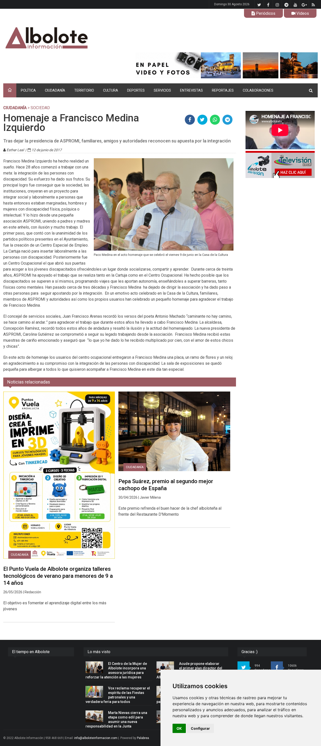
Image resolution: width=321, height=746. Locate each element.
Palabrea (143, 738)
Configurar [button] (200, 728)
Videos (302, 13)
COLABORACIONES (258, 90)
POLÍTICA (28, 90)
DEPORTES (136, 90)
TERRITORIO (84, 90)
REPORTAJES (223, 90)
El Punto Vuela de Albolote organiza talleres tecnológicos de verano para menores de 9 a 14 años (58, 576)
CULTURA (110, 90)
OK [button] (179, 728)
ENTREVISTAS (191, 90)
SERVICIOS (162, 90)
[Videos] (280, 164)
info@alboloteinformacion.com (95, 738)
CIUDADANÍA (55, 90)
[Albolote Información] (72, 38)
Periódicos (265, 13)
